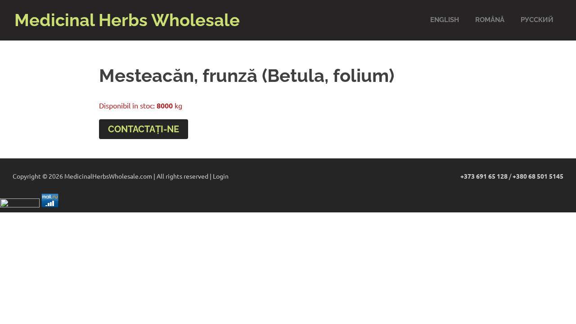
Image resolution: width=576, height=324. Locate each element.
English (444, 20)
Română (489, 20)
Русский (537, 20)
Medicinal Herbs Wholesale (127, 20)
